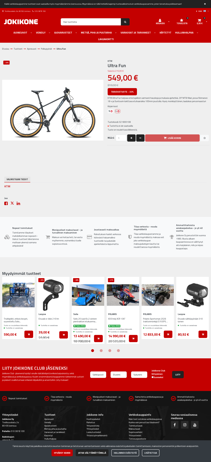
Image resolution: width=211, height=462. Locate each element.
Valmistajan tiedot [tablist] (17, 179)
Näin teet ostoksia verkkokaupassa (145, 419)
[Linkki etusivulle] (21, 21)
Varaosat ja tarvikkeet (54, 432)
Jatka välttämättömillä (92, 453)
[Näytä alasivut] (31, 32)
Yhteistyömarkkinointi (97, 435)
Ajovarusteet (50, 425)
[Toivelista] (204, 138)
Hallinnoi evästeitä (125, 453)
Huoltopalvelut (93, 419)
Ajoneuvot (49, 419)
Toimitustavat (136, 425)
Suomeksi (158, 377)
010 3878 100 (40, 11)
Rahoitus (91, 422)
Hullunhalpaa (50, 438)
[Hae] (125, 21)
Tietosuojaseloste (137, 438)
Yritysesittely (93, 425)
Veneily (47, 422)
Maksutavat (134, 429)
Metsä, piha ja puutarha (55, 429)
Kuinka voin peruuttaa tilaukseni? (144, 422)
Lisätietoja (150, 453)
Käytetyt (48, 435)
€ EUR (200, 11)
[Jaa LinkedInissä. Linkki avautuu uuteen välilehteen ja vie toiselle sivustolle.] (19, 204)
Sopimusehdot (136, 432)
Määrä (111, 137)
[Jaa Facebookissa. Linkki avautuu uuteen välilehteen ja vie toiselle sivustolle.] (7, 204)
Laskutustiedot (94, 432)
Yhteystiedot (93, 429)
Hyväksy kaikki (62, 453)
